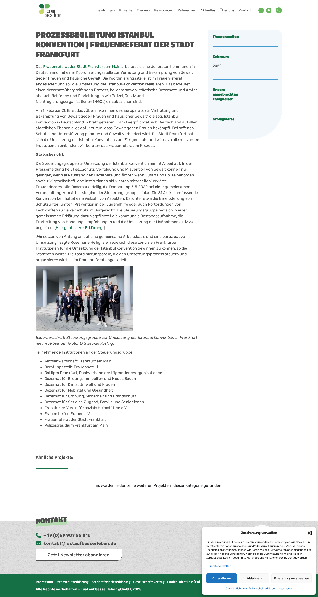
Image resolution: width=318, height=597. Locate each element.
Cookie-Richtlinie (236, 588)
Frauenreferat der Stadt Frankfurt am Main (81, 66)
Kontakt (245, 10)
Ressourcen (163, 10)
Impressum (285, 588)
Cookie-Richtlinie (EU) (183, 581)
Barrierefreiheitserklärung (111, 581)
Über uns (227, 10)
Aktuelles (208, 10)
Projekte (125, 10)
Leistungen (105, 10)
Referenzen (187, 10)
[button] (309, 533)
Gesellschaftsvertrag (149, 581)
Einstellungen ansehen (291, 578)
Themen (143, 10)
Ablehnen (254, 578)
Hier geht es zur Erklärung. (80, 227)
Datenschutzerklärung (262, 588)
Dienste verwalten (220, 566)
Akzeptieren (221, 578)
